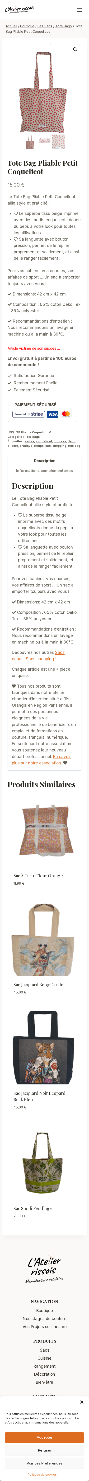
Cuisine (44, 1358)
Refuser (44, 1450)
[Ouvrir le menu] (81, 9)
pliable (13, 445)
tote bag (74, 445)
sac (48, 445)
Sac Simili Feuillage (33, 1208)
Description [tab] (44, 461)
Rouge (39, 445)
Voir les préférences (44, 1463)
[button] (82, 1402)
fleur (71, 441)
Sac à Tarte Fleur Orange (38, 875)
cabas (29, 441)
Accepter (44, 1437)
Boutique (44, 1310)
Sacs (44, 1350)
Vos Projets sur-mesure (45, 1326)
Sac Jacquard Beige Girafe (38, 984)
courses (60, 441)
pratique (26, 445)
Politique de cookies (42, 1474)
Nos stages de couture (44, 1318)
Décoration (44, 1374)
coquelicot (44, 441)
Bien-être (44, 1382)
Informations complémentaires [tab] (44, 470)
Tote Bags (32, 437)
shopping (59, 445)
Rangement (44, 1366)
